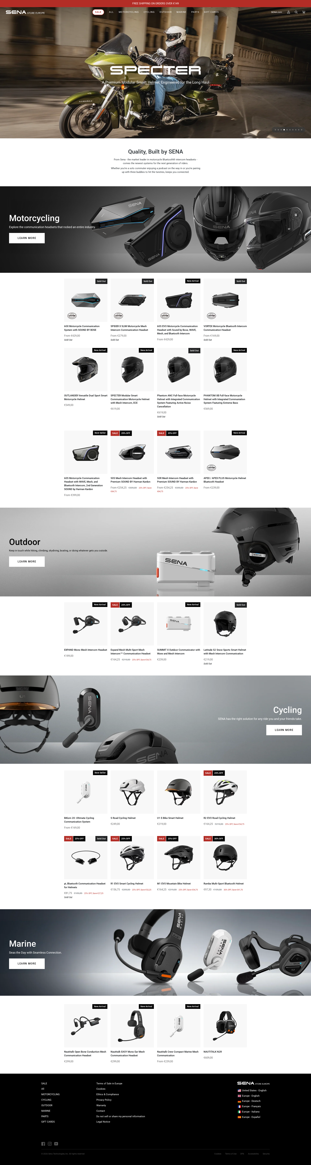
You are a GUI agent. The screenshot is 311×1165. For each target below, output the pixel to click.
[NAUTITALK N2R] (225, 1025)
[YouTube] (56, 1144)
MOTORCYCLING (50, 1094)
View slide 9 (298, 129)
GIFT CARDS (48, 1121)
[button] (128, 12)
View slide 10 (301, 129)
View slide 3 (281, 129)
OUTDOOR (46, 1105)
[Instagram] (50, 1144)
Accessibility (253, 1154)
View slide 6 (290, 129)
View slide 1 (275, 129)
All (42, 1088)
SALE (44, 1083)
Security (266, 1154)
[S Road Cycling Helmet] (132, 792)
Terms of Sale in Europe (109, 1083)
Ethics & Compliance (107, 1094)
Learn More (27, 238)
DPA (242, 1154)
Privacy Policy (103, 1099)
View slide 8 (295, 129)
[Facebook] (43, 1144)
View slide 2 (278, 129)
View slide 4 (284, 129)
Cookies (100, 1088)
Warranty (101, 1105)
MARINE (45, 1110)
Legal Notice (103, 1121)
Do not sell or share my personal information (120, 1116)
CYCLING (46, 1099)
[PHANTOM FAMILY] (155, 72)
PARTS (44, 1116)
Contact (100, 1110)
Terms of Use (230, 1154)
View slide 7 (293, 129)
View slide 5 (287, 129)
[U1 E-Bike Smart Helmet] (178, 792)
